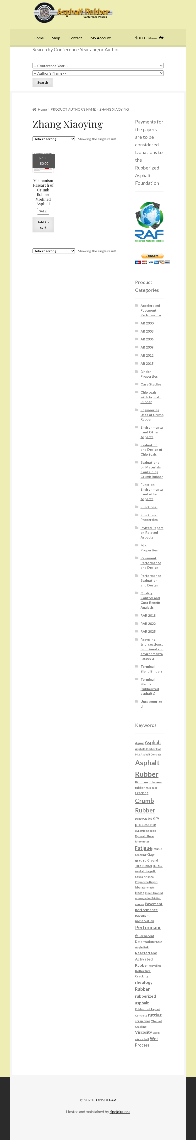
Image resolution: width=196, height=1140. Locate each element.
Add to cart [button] (43, 225)
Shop (56, 38)
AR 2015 (147, 363)
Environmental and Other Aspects (152, 432)
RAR (146, 947)
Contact (75, 38)
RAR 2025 (148, 631)
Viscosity (143, 1032)
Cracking (141, 793)
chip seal (151, 787)
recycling (155, 965)
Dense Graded (143, 818)
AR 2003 (147, 331)
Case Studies (151, 384)
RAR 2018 (148, 615)
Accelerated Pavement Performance (151, 310)
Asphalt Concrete (151, 754)
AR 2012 (147, 355)
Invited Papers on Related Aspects (152, 532)
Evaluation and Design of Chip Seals (151, 450)
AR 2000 (147, 323)
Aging (139, 743)
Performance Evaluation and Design (151, 580)
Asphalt (153, 742)
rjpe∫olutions (120, 1111)
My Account (100, 38)
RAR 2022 (148, 623)
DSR (153, 825)
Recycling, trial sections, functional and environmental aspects (152, 648)
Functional (149, 507)
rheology (143, 982)
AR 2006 (147, 339)
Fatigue (143, 848)
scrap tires (142, 1021)
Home (38, 38)
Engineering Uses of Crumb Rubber (152, 414)
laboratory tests (145, 887)
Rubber (142, 989)
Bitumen (141, 782)
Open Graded (154, 892)
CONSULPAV (104, 1100)
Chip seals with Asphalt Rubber (151, 397)
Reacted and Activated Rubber (146, 958)
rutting (155, 1014)
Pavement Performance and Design (151, 563)
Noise (139, 893)
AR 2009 (147, 347)
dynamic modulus (145, 830)
